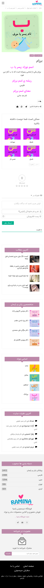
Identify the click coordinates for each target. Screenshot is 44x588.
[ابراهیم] (34, 387)
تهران (40, 484)
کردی (40, 489)
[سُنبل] (31, 151)
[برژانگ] (34, 397)
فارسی (31, 55)
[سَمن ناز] (13, 151)
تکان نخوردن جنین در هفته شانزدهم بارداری (19, 267)
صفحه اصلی (28, 566)
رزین (26, 365)
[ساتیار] (34, 377)
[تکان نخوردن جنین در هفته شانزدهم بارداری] (34, 268)
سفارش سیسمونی (22, 570)
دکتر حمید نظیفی (21, 421)
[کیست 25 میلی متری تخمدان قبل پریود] (34, 259)
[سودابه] (13, 134)
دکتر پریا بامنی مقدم (21, 320)
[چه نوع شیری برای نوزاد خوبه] (34, 278)
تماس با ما (15, 566)
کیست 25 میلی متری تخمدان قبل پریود (16, 257)
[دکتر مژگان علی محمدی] (34, 333)
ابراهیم (26, 384)
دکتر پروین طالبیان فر (21, 340)
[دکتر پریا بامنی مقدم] (34, 323)
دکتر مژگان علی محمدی (20, 330)
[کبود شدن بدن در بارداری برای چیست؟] (34, 288)
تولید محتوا (22, 576)
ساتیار (26, 375)
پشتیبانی (30, 576)
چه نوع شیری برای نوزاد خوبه (18, 275)
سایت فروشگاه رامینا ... (22, 517)
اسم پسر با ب (38, 55)
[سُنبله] (31, 134)
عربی (40, 479)
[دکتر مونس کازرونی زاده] (34, 313)
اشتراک (8, 553)
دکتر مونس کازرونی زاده (20, 311)
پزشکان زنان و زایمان (34, 470)
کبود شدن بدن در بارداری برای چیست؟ (18, 286)
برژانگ (26, 394)
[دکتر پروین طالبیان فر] (34, 342)
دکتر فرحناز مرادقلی (16, 434)
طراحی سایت (38, 576)
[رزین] (34, 368)
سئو (15, 576)
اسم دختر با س (31, 129)
